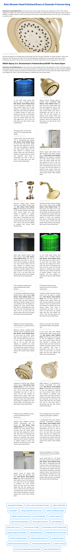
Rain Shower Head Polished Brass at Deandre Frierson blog (37, 4)
